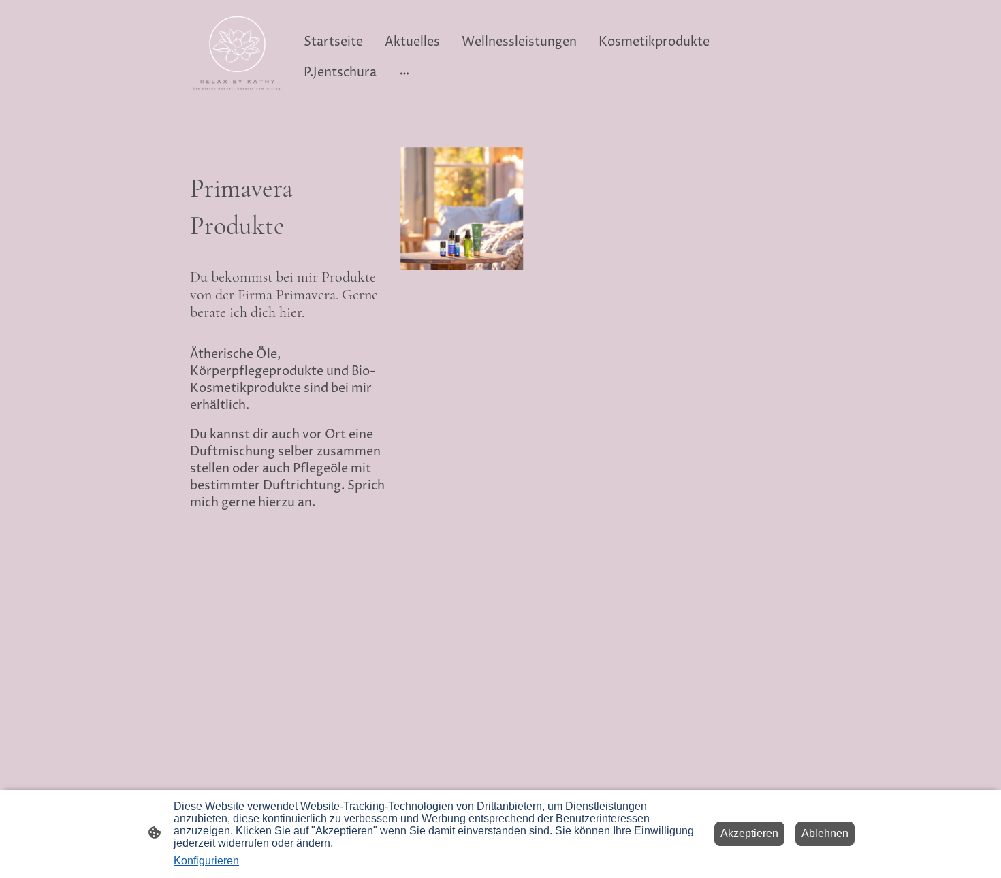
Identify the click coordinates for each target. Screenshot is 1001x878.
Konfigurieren (206, 860)
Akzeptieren (749, 833)
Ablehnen (824, 833)
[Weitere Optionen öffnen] (404, 72)
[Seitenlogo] (237, 57)
